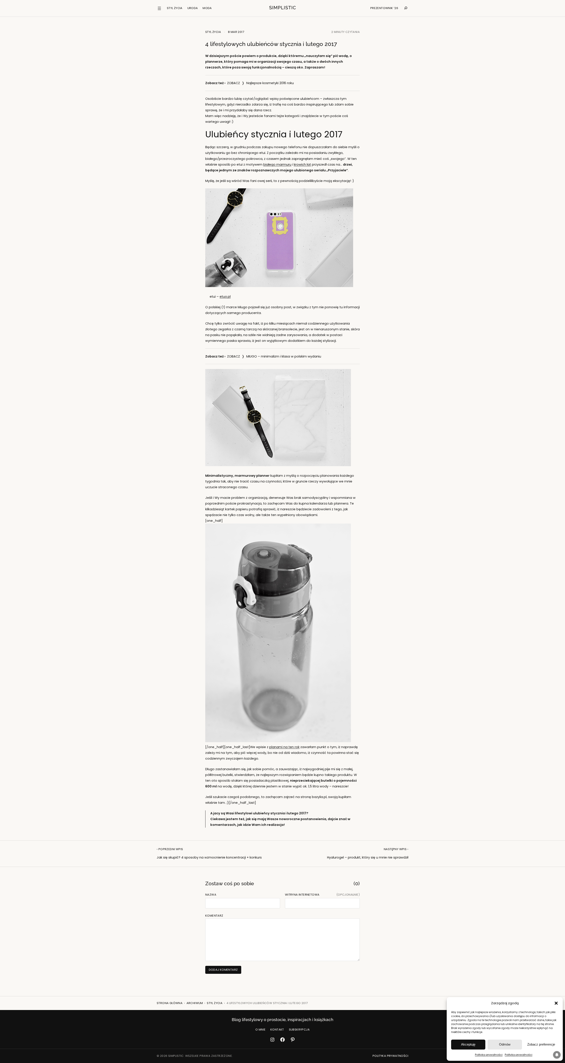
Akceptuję (468, 1044)
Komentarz (214, 916)
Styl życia (213, 32)
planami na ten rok (284, 747)
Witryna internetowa (302, 895)
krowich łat (302, 164)
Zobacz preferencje (541, 1044)
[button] (556, 1003)
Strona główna (170, 1003)
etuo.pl (225, 296)
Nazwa (210, 895)
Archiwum (194, 1003)
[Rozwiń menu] (159, 8)
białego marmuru (277, 164)
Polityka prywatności (489, 1055)
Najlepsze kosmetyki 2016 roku (270, 83)
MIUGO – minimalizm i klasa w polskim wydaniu (283, 356)
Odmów (504, 1044)
